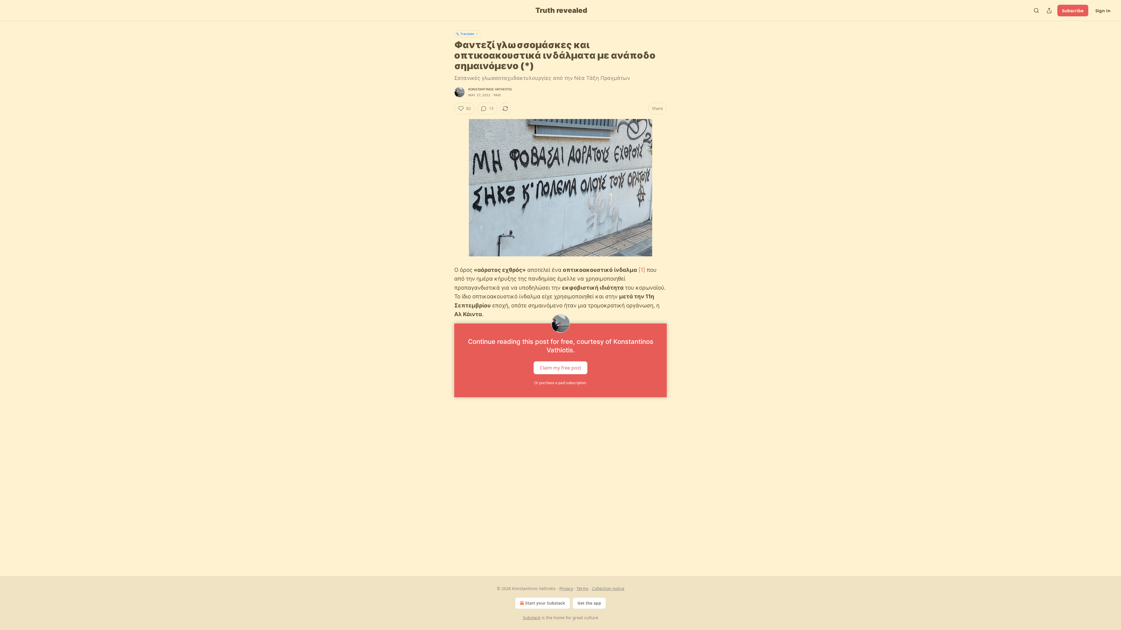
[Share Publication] (1049, 10)
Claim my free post (560, 368)
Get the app (589, 603)
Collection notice (608, 588)
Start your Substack (545, 603)
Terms (583, 588)
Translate (467, 34)
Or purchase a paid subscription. (560, 382)
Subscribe (1073, 10)
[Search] (1036, 10)
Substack (531, 617)
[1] (641, 270)
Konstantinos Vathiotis (490, 89)
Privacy (566, 588)
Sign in (1102, 10)
